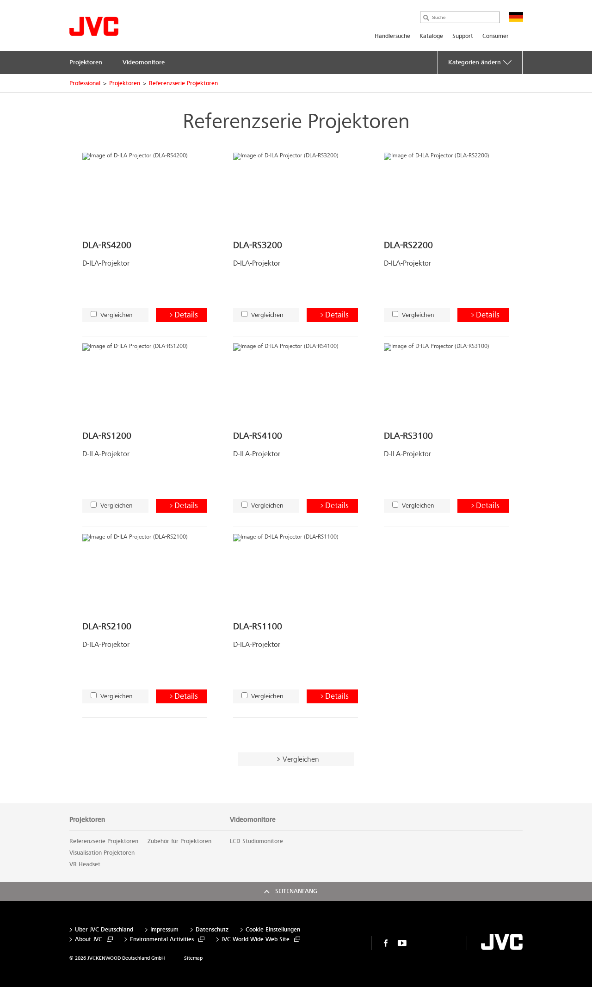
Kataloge (431, 36)
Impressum (164, 930)
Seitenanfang (296, 891)
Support (462, 36)
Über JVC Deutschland (104, 930)
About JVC (88, 940)
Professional (84, 83)
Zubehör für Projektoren (179, 841)
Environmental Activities (162, 940)
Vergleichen (116, 315)
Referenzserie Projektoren (183, 83)
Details (186, 315)
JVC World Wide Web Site (256, 940)
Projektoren (124, 83)
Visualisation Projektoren (102, 853)
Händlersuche (392, 36)
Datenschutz (212, 930)
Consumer (495, 36)
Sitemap (193, 958)
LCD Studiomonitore (256, 841)
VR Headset (84, 864)
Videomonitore (253, 819)
